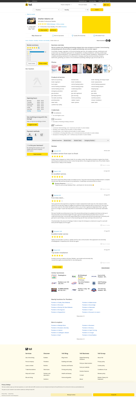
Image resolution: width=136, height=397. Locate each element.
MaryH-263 (57, 250)
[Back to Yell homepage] (29, 5)
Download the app (83, 1)
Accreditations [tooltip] (57, 113)
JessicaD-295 (57, 151)
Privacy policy (101, 361)
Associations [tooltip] (58, 119)
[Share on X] (109, 40)
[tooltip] (87, 9)
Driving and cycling (67, 369)
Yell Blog (65, 353)
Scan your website (84, 367)
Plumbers (46, 361)
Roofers (46, 365)
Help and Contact (30, 373)
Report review (106, 165)
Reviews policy (101, 373)
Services (28, 353)
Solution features (84, 371)
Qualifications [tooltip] (58, 125)
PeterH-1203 (57, 171)
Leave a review (29, 365)
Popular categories (65, 4)
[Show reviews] (32, 48)
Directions (64, 27)
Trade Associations (31, 369)
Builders (46, 357)
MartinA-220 (57, 195)
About (81, 379)
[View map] (37, 82)
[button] (59, 10)
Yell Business (34, 1)
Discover (47, 353)
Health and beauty (66, 373)
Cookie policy (101, 365)
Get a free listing (92, 1)
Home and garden (66, 377)
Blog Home (65, 357)
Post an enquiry (30, 361)
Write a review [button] (43, 63)
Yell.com (27, 1)
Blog (95, 4)
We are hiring (29, 377)
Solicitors (46, 379)
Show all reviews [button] (105, 268)
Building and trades (67, 361)
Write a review (60, 24)
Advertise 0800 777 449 (104, 1)
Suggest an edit (32, 124)
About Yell (100, 357)
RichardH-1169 (58, 231)
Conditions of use (102, 369)
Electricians (47, 369)
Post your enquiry (83, 4)
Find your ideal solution (86, 363)
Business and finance (67, 365)
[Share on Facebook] (107, 40)
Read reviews (31, 63)
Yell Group (101, 353)
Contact (82, 375)
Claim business (37, 154)
